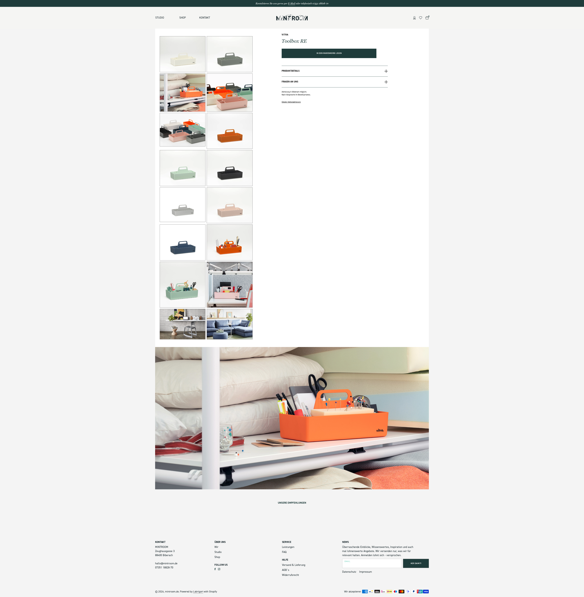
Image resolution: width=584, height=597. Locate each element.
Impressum (365, 572)
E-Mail (291, 3)
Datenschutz (349, 572)
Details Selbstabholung (291, 102)
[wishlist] (420, 17)
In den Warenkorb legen (329, 53)
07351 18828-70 (164, 567)
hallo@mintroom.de (166, 563)
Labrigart (198, 591)
